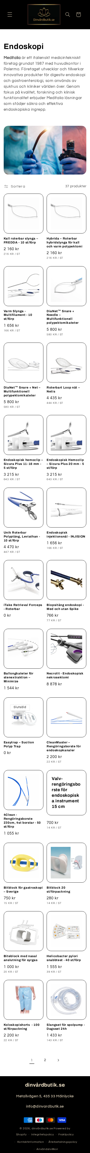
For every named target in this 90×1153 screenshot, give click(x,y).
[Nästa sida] (58, 1060)
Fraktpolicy (66, 1134)
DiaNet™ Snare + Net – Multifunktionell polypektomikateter (22, 391)
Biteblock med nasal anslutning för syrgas (21, 958)
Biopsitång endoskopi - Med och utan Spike (65, 607)
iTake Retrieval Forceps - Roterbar (23, 607)
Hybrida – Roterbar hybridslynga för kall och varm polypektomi (64, 242)
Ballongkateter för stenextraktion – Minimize (18, 677)
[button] (9, 14)
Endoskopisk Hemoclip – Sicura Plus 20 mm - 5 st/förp (65, 464)
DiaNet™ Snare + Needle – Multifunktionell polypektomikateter (63, 317)
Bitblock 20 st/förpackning (58, 889)
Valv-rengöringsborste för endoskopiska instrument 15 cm (66, 792)
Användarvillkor (47, 1149)
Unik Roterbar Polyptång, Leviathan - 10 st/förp (22, 536)
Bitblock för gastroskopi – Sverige (23, 889)
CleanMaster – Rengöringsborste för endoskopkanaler (64, 746)
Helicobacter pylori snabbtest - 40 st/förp (64, 958)
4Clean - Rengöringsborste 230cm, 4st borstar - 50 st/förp (22, 820)
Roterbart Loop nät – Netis (63, 389)
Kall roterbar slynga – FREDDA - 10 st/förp (21, 240)
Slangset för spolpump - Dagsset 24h (66, 1026)
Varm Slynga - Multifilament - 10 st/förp (18, 315)
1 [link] (32, 1060)
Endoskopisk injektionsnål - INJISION (66, 534)
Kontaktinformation (30, 1142)
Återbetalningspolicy (62, 1142)
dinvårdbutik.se (42, 1128)
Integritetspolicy (42, 1134)
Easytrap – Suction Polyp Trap (19, 744)
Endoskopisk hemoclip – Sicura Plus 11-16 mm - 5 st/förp (23, 464)
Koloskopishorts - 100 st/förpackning (22, 1026)
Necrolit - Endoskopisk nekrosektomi (65, 675)
